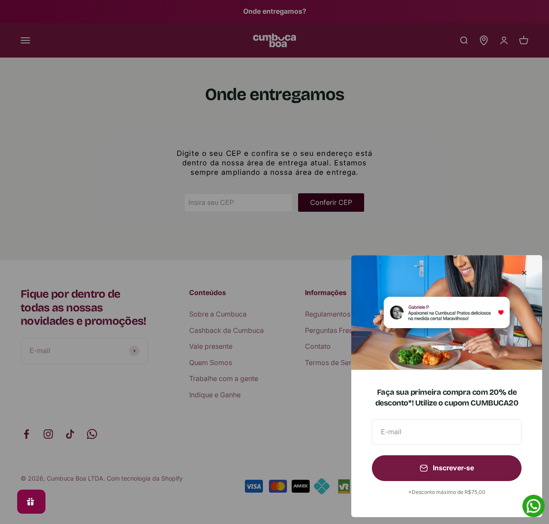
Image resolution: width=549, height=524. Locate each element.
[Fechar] (524, 273)
